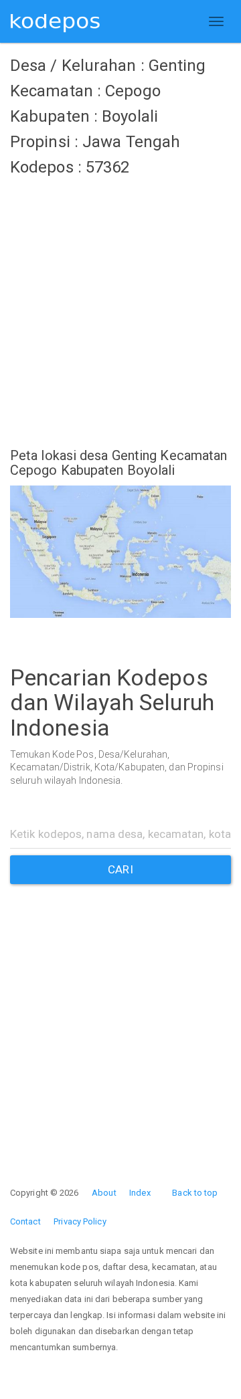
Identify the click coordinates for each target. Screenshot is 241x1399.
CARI (120, 869)
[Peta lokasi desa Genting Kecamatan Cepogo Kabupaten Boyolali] (120, 552)
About (104, 1193)
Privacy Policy (80, 1221)
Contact (25, 1221)
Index (140, 1193)
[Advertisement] (120, 304)
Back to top (195, 1193)
